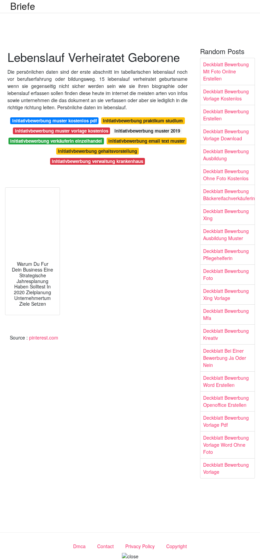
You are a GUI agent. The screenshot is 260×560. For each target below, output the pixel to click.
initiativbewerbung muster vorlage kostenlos (61, 130)
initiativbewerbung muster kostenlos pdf (54, 120)
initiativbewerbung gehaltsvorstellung (97, 151)
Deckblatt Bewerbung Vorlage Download (226, 135)
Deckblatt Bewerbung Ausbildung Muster (226, 234)
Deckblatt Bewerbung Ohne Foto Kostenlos (226, 175)
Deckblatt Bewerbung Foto (226, 274)
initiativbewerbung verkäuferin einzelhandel (56, 141)
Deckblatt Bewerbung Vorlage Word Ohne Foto (226, 444)
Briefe (22, 6)
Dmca (79, 546)
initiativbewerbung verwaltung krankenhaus (97, 161)
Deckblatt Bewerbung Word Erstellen (226, 381)
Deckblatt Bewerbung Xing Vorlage (226, 294)
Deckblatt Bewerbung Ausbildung (226, 155)
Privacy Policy (140, 546)
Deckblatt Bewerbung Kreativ (226, 334)
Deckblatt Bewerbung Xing (226, 214)
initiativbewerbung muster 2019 (147, 130)
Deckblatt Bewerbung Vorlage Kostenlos (226, 95)
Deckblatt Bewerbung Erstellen (226, 115)
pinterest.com (43, 337)
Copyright (176, 546)
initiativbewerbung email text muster (146, 141)
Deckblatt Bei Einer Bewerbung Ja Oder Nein (224, 357)
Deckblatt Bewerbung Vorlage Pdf (226, 421)
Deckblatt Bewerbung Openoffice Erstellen (226, 401)
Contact (105, 546)
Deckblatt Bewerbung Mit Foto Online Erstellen (226, 71)
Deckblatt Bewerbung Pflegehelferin (226, 254)
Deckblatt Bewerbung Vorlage (226, 468)
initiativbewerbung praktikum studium (143, 120)
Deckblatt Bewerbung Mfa (226, 314)
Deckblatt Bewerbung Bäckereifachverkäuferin (229, 195)
